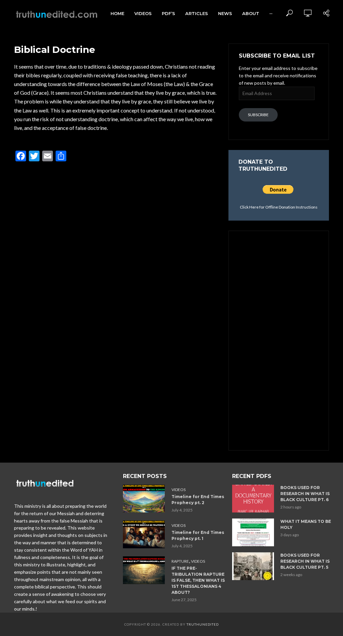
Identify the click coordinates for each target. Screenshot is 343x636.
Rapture (180, 561)
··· (270, 13)
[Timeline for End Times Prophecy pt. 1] (144, 534)
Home (117, 13)
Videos (143, 13)
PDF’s (168, 13)
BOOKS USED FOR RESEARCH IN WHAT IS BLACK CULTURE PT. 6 (305, 493)
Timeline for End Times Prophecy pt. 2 (198, 499)
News (225, 13)
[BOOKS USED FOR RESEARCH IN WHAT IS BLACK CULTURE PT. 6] (253, 498)
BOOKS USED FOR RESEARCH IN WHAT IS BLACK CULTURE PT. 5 (305, 561)
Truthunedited (203, 624)
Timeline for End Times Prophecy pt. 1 (198, 535)
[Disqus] (115, 256)
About (250, 13)
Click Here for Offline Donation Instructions (279, 207)
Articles (196, 13)
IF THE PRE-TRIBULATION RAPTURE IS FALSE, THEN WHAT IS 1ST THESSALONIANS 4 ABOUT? (198, 580)
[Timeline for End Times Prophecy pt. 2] (144, 498)
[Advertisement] (279, 339)
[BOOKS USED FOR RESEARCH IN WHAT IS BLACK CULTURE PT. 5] (253, 566)
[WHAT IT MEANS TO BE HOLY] (253, 532)
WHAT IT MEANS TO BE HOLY (305, 524)
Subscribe (258, 114)
